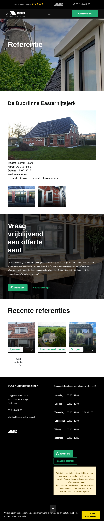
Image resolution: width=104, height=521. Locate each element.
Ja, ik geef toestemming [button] (91, 514)
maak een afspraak (65, 461)
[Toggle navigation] (49, 13)
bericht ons (19, 287)
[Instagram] (58, 4)
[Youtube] (61, 4)
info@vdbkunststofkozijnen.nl (21, 417)
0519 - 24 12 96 (15, 410)
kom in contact (85, 13)
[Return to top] (53, 508)
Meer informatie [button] (19, 516)
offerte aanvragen (41, 287)
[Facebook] (55, 4)
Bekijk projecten (18, 361)
